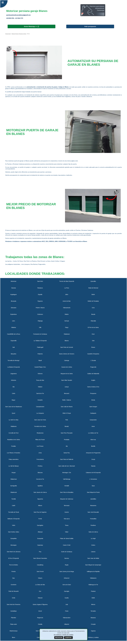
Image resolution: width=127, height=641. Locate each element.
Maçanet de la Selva (67, 373)
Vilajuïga (40, 321)
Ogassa (93, 631)
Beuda (93, 314)
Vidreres (40, 373)
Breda (93, 400)
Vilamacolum (66, 617)
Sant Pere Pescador (67, 433)
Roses (93, 347)
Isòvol (40, 611)
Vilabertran (13, 479)
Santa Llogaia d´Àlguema (40, 604)
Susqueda (40, 538)
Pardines (93, 525)
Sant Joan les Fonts (40, 420)
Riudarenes (40, 433)
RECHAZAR (58, 637)
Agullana (40, 485)
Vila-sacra (67, 518)
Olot (93, 340)
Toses (66, 525)
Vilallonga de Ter (93, 584)
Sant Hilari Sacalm (66, 380)
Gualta (67, 598)
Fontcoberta (40, 459)
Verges (14, 472)
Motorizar (13, 281)
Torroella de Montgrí (13, 360)
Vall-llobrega (66, 479)
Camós (67, 512)
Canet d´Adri (66, 545)
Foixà (66, 611)
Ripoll (40, 360)
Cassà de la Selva (66, 367)
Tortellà (13, 499)
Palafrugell (40, 347)
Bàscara (40, 472)
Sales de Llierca (93, 532)
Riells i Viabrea (66, 400)
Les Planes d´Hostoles (13, 453)
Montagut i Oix (66, 472)
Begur (13, 400)
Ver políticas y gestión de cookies (63, 634)
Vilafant (40, 387)
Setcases (13, 307)
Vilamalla (93, 321)
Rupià (66, 565)
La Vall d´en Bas (13, 420)
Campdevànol (40, 406)
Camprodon (93, 420)
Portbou (40, 466)
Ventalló (66, 485)
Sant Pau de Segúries (40, 512)
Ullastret (66, 624)
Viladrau (13, 327)
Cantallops (13, 611)
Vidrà (13, 525)
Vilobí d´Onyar (66, 413)
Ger (40, 591)
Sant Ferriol (40, 571)
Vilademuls (13, 492)
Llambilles (93, 499)
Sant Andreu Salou (13, 532)
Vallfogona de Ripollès (93, 571)
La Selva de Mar (40, 584)
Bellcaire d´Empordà (14, 518)
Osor (93, 334)
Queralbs (93, 281)
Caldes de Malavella (93, 373)
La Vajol (93, 538)
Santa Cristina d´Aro (93, 387)
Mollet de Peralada (93, 301)
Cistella (40, 624)
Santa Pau (67, 453)
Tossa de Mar (40, 380)
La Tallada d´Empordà (40, 340)
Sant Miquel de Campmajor (93, 565)
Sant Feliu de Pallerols (66, 459)
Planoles (13, 617)
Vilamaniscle (66, 307)
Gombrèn (13, 584)
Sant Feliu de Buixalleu (66, 492)
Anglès (93, 380)
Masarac (93, 617)
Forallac (13, 446)
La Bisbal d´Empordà (13, 367)
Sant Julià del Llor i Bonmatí (66, 466)
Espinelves (13, 314)
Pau (40, 551)
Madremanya (13, 631)
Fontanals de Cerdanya (40, 334)
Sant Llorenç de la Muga (66, 571)
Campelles (13, 538)
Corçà (93, 459)
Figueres (40, 301)
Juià (66, 604)
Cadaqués (93, 413)
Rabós (67, 314)
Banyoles (13, 354)
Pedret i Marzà (40, 307)
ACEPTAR (68, 637)
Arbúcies (13, 380)
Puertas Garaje (8, 33)
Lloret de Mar (67, 301)
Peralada (66, 439)
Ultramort (66, 578)
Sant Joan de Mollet (93, 558)
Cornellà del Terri (14, 433)
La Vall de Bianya (13, 466)
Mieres (93, 604)
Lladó (13, 505)
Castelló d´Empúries (93, 354)
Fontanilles (93, 518)
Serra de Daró (67, 584)
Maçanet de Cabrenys (66, 499)
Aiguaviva (40, 499)
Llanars (93, 551)
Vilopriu (40, 578)
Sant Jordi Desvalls (93, 512)
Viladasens (93, 578)
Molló (93, 598)
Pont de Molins (13, 565)
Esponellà (13, 340)
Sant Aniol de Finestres (13, 604)
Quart (13, 413)
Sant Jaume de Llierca (40, 492)
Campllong (40, 565)
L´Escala (93, 360)
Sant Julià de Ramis (66, 406)
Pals (66, 420)
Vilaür (66, 532)
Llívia (40, 453)
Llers (13, 321)
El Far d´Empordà (13, 558)
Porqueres (93, 393)
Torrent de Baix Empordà (66, 281)
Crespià (93, 624)
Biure (13, 637)
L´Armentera (93, 479)
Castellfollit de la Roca (13, 334)
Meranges (13, 545)
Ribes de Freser (40, 439)
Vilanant (40, 598)
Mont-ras (93, 439)
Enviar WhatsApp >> (30, 26)
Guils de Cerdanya (66, 551)
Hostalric (40, 400)
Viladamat (67, 334)
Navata (93, 466)
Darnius (66, 558)
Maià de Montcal (93, 288)
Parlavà (93, 591)
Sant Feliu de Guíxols (66, 347)
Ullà (40, 327)
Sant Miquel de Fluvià (93, 492)
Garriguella (13, 485)
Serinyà (66, 321)
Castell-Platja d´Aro (40, 367)
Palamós (40, 354)
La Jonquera (40, 413)
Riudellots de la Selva (13, 439)
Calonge (66, 360)
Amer (93, 426)
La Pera (66, 288)
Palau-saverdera (13, 459)
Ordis (13, 598)
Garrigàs (66, 591)
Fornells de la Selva (40, 426)
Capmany (40, 545)
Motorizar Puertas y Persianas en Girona (19, 33)
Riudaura (40, 288)
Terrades (93, 611)
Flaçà (66, 327)
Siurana (13, 288)
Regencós (40, 617)
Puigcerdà (93, 367)
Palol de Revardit (14, 591)
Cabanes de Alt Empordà (93, 472)
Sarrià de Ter (40, 393)
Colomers (40, 314)
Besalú (67, 426)
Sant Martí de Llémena (13, 551)
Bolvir (93, 294)
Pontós (14, 571)
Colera (93, 545)
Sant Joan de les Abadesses (13, 406)
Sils (14, 387)
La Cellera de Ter (93, 433)
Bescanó (66, 393)
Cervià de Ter (40, 479)
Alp (67, 446)
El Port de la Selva (93, 327)
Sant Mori (40, 281)
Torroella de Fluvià (13, 512)
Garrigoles (40, 525)
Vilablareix (14, 426)
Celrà (13, 393)
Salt (13, 347)
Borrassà (66, 505)
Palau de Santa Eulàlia (66, 538)
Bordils (93, 446)
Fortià (40, 518)
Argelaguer (13, 294)
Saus (93, 485)
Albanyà (40, 532)
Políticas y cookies (93, 637)
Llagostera (13, 373)
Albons (40, 505)
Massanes (93, 505)
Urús (93, 307)
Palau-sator (13, 624)
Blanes (67, 340)
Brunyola (13, 301)
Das (13, 578)
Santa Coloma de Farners (66, 354)
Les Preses (40, 446)
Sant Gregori (93, 406)
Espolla (40, 294)
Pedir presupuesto (90, 26)
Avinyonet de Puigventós (93, 453)
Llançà (67, 387)
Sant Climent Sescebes (40, 558)
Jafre (66, 294)
